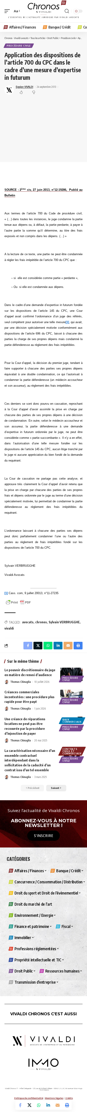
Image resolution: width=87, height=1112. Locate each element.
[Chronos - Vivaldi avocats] (43, 11)
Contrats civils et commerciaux (72, 751)
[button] (8, 11)
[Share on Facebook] (20, 1105)
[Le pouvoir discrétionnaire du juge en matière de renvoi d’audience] (71, 674)
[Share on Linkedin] (48, 1105)
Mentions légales (54, 1098)
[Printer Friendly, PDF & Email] (18, 602)
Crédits (69, 1098)
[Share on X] (29, 1105)
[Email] (57, 1105)
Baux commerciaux (72, 720)
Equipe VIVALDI (24, 86)
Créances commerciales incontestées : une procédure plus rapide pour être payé (29, 697)
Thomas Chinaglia (20, 681)
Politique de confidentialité (28, 1098)
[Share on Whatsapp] (39, 1105)
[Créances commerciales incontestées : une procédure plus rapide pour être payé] (71, 696)
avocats (27, 622)
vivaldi (9, 628)
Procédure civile (19, 45)
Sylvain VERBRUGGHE (64, 622)
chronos (41, 622)
